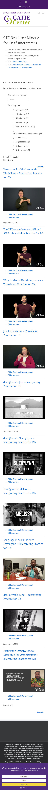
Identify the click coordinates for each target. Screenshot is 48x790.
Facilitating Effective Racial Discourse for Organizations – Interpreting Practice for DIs (21, 654)
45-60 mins (22, 122)
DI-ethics (21, 137)
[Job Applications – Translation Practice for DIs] (24, 347)
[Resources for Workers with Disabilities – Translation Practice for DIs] (24, 189)
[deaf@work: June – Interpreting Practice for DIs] (24, 610)
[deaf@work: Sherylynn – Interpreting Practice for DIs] (24, 454)
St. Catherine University (29, 762)
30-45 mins (22, 118)
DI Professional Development (28, 133)
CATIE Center (18, 762)
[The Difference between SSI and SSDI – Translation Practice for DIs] (24, 245)
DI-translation (23, 150)
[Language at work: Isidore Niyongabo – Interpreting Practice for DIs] (24, 559)
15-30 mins (22, 114)
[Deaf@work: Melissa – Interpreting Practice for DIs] (24, 504)
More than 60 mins (25, 126)
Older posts (40, 166)
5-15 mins (22, 110)
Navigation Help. (20, 61)
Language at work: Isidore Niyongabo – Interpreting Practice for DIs (23, 543)
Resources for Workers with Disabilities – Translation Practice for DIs (22, 173)
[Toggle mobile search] (39, 13)
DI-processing (23, 141)
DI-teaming (22, 146)
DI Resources (13, 217)
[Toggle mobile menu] (43, 13)
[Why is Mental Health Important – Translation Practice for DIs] (24, 296)
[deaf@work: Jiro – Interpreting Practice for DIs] (24, 397)
